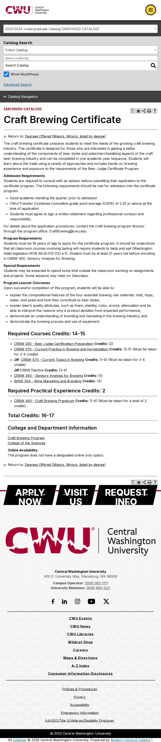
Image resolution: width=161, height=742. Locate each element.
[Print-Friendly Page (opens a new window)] (149, 111)
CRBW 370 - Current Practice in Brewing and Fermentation (61, 349)
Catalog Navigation (23, 96)
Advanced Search (17, 85)
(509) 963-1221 (98, 588)
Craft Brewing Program (26, 438)
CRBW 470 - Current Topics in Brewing (52, 360)
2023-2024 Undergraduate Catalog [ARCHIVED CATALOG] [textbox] (52, 29)
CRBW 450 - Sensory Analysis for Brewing (48, 376)
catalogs (19, 740)
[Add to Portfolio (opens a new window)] (138, 111)
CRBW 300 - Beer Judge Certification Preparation (53, 344)
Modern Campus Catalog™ (131, 740)
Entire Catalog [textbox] (16, 50)
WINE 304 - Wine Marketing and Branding (47, 381)
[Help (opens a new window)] (154, 111)
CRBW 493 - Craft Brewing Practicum (44, 401)
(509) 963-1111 (96, 583)
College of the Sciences (26, 443)
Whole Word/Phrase (24, 74)
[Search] (153, 65)
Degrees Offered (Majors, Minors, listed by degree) (65, 136)
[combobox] (80, 29)
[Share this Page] (144, 111)
